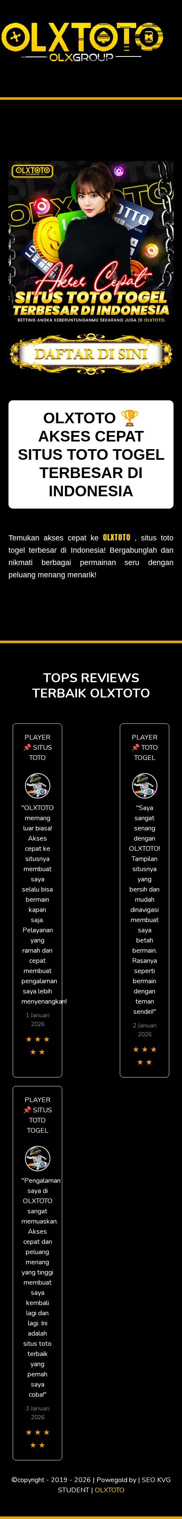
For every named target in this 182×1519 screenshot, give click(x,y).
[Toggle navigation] (9, 69)
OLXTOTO (116, 537)
